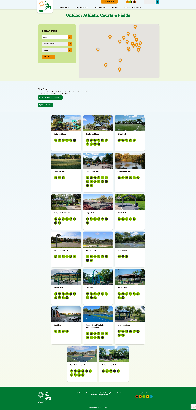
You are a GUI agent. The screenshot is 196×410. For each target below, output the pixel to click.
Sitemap (94, 395)
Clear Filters (48, 57)
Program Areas (64, 7)
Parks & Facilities (82, 7)
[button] (127, 42)
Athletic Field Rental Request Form (50, 97)
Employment (103, 395)
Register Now (109, 2)
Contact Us (80, 393)
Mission (119, 393)
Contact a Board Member (94, 393)
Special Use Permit (45, 105)
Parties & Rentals (100, 7)
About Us (115, 7)
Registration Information (132, 7)
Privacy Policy (109, 393)
